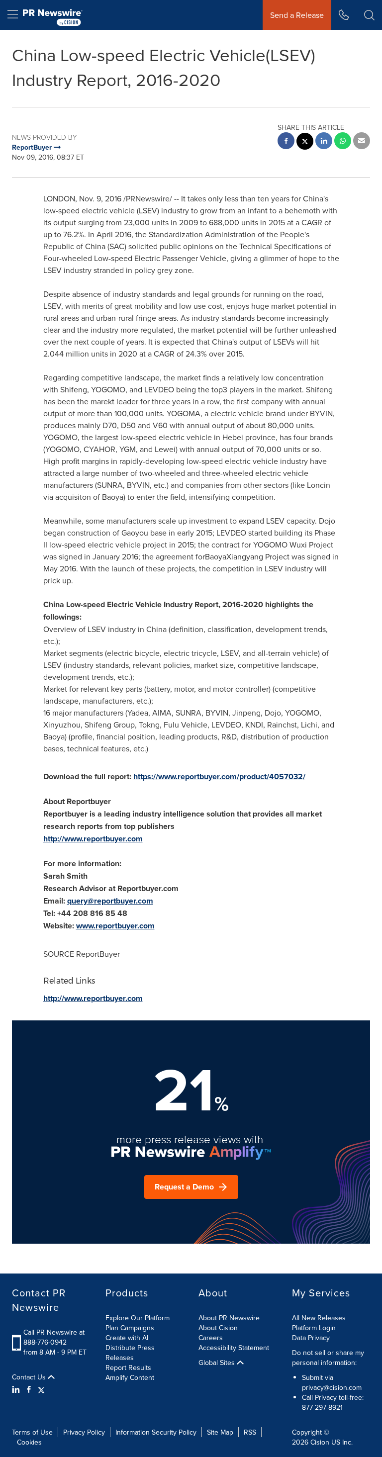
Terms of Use (32, 1432)
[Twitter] (41, 1389)
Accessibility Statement (233, 1348)
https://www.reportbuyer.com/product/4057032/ (219, 776)
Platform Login (314, 1328)
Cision (319, 1442)
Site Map (220, 1432)
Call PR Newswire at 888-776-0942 (54, 1337)
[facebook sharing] (286, 142)
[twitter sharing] (304, 142)
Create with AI (126, 1338)
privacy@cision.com (332, 1387)
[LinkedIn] (17, 1389)
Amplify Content (129, 1377)
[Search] (369, 15)
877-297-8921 (322, 1407)
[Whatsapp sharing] (342, 142)
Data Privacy (311, 1338)
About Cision (218, 1328)
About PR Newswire (229, 1318)
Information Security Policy (155, 1432)
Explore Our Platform (137, 1318)
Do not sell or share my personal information (328, 1357)
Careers (210, 1338)
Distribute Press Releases (130, 1353)
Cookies (29, 1442)
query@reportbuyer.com (110, 901)
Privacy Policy (84, 1432)
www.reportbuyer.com (115, 925)
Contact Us (30, 1377)
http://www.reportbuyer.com (93, 838)
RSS (250, 1432)
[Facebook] (28, 1389)
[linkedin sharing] (323, 142)
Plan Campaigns (129, 1328)
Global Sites (217, 1362)
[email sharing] (361, 142)
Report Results (128, 1367)
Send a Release (297, 14)
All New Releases (319, 1318)
